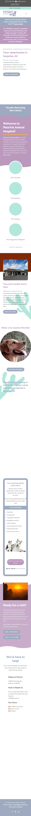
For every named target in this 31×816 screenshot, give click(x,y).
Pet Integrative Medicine (15, 239)
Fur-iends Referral (15, 369)
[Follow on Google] (18, 811)
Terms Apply (18, 24)
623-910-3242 (20, 569)
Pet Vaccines (15, 177)
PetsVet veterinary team (13, 291)
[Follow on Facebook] (12, 811)
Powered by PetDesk (15, 807)
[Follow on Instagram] (15, 811)
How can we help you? (10, 740)
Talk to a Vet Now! (12, 637)
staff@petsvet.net (13, 698)
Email (5, 727)
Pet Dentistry (15, 198)
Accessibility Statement (20, 805)
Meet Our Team (10, 312)
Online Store (15, 4)
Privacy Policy (7, 805)
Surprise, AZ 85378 (14, 683)
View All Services (15, 247)
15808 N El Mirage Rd (15, 681)
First (4, 724)
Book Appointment (15, 8)
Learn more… (7, 155)
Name (5, 719)
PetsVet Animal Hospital (11, 60)
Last (17, 724)
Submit (6, 757)
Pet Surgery (15, 219)
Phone (5, 734)
